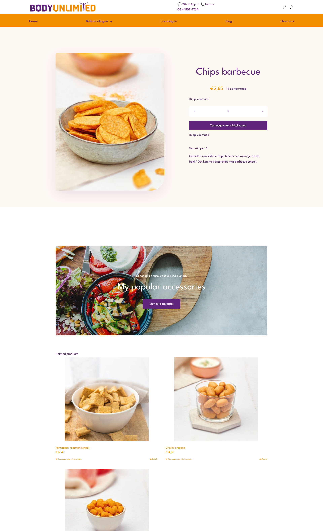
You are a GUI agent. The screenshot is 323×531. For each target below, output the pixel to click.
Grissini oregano (175, 448)
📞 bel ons (207, 4)
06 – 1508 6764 (187, 9)
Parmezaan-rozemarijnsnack (72, 448)
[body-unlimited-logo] (63, 3)
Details (155, 459)
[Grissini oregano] (216, 399)
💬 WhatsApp (186, 4)
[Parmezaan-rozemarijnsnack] (107, 399)
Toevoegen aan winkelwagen (228, 125)
